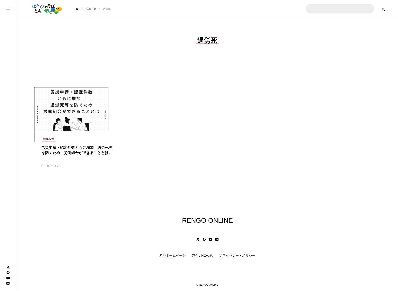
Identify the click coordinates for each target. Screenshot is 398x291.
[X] (8, 267)
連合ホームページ (172, 255)
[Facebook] (8, 272)
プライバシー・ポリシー (237, 255)
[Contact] (8, 283)
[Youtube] (8, 277)
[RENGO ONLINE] (46, 9)
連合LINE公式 (202, 255)
